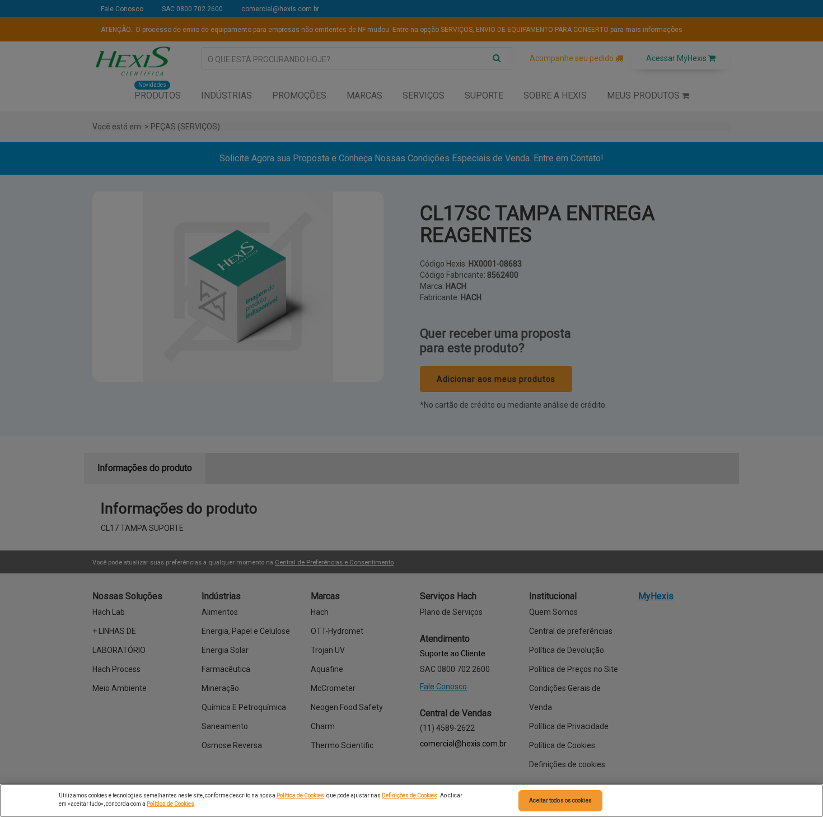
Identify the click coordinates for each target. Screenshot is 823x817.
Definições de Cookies (409, 795)
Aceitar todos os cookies (560, 800)
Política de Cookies (300, 795)
